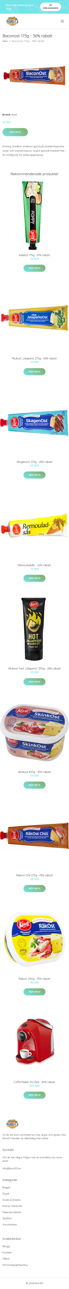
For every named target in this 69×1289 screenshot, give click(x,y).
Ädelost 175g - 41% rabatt (34, 255)
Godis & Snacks (12, 1199)
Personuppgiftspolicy (15, 1264)
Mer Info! (15, 132)
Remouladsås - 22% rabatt (34, 565)
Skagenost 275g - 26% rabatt (35, 462)
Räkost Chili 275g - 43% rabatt (34, 875)
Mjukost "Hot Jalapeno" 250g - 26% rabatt (34, 668)
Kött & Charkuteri (13, 1206)
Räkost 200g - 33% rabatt (34, 978)
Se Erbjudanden (50, 6)
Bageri (6, 1187)
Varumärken (10, 1224)
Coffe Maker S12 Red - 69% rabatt (34, 1082)
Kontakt (7, 1252)
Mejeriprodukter (12, 1212)
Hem (5, 41)
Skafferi (7, 1218)
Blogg (6, 1246)
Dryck (6, 1193)
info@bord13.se (12, 1168)
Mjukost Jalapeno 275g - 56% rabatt (34, 358)
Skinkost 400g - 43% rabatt (34, 772)
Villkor (6, 1258)
